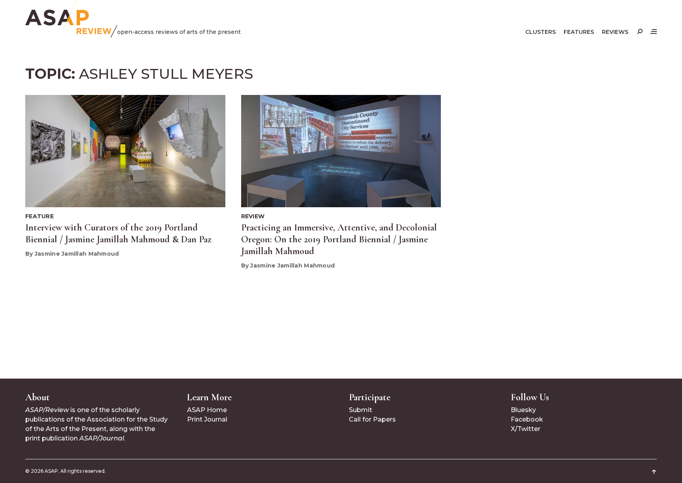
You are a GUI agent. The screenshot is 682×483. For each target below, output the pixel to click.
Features (579, 31)
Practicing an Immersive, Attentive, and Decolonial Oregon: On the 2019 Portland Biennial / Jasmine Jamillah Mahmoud (339, 239)
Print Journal (207, 419)
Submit (360, 410)
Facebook (527, 419)
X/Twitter (525, 429)
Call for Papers (372, 419)
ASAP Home (207, 410)
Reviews (615, 31)
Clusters (540, 31)
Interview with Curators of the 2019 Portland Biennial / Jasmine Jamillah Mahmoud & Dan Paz (118, 233)
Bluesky (523, 410)
